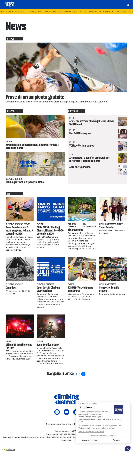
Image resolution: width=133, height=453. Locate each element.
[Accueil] (10, 4)
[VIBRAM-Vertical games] (122, 146)
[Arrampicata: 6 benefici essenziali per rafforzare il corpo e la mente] (35, 126)
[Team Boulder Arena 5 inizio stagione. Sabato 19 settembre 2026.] (20, 209)
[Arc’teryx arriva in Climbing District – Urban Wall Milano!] (122, 121)
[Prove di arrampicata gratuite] (66, 67)
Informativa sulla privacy (60, 424)
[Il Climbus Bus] (82, 209)
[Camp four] (20, 269)
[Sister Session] (113, 209)
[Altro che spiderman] (122, 170)
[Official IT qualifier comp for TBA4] (20, 326)
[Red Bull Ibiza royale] (122, 134)
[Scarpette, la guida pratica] (113, 269)
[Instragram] (57, 414)
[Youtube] (66, 414)
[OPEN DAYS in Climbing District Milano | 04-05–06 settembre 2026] (51, 209)
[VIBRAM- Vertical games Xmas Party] (82, 269)
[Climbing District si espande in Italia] (35, 164)
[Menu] (128, 4)
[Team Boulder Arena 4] (51, 326)
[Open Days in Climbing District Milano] (51, 269)
